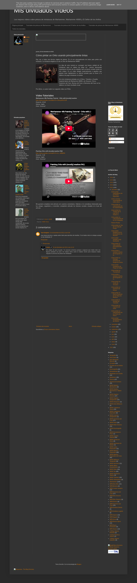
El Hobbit (112, 363)
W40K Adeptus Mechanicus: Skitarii (115, 389)
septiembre (115, 329)
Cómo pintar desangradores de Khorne (116, 319)
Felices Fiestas (115, 222)
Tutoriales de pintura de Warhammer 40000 (103, 25)
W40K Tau (113, 471)
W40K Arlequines (115, 402)
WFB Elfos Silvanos (115, 499)
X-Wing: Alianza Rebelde (114, 531)
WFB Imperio (113, 515)
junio (113, 337)
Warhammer (113, 481)
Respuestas (46, 243)
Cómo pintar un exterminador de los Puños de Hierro (116, 313)
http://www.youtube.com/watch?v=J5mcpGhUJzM (51, 100)
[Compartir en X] (61, 219)
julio (113, 334)
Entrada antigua (96, 326)
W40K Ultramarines (115, 479)
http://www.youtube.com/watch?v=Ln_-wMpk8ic (50, 153)
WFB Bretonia (114, 486)
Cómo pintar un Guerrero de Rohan (115, 288)
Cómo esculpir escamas (26, 144)
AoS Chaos (113, 357)
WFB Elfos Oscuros (115, 495)
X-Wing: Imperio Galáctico (114, 539)
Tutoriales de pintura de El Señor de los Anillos (70, 25)
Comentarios (114, 142)
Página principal (17, 25)
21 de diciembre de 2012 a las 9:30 (60, 232)
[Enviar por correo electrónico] (57, 219)
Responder (44, 239)
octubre (114, 327)
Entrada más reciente (42, 326)
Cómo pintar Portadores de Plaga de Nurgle (116, 266)
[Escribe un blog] (59, 219)
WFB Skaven (113, 529)
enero (113, 344)
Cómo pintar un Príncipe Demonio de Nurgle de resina (117, 260)
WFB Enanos (113, 501)
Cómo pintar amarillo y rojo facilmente (26, 167)
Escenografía (113, 369)
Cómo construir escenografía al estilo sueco (116, 200)
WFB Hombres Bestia (116, 507)
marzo (113, 342)
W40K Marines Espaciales (114, 451)
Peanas (112, 379)
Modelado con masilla (116, 373)
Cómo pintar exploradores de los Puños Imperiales (116, 194)
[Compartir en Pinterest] (65, 219)
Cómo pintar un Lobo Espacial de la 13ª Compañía (117, 218)
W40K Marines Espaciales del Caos (116, 455)
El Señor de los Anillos (116, 365)
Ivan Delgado (45, 232)
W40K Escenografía (115, 428)
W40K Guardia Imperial (114, 436)
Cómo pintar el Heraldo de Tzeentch (115, 301)
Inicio (70, 326)
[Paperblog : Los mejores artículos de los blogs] (113, 553)
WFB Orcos (113, 519)
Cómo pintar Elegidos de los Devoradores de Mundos (116, 233)
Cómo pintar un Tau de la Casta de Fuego (117, 227)
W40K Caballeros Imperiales (115, 412)
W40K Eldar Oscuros (116, 425)
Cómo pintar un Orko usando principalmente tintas (116, 246)
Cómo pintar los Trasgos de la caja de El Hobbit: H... (116, 212)
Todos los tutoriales (18, 29)
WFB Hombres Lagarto (116, 511)
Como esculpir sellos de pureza (26, 212)
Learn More (110, 5)
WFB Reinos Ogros (115, 521)
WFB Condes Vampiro (116, 488)
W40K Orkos (45, 221)
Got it (119, 5)
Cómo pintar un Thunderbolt (115, 271)
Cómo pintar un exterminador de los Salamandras (117, 206)
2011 (111, 347)
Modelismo (113, 377)
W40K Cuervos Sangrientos (114, 415)
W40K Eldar (113, 422)
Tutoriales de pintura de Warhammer (38, 25)
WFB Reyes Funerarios (113, 525)
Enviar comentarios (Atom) (52, 329)
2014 (111, 182)
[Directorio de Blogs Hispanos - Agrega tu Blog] (115, 549)
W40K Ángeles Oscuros (114, 395)
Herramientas (114, 371)
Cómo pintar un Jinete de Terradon (115, 283)
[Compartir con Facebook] (63, 219)
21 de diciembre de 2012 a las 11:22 (63, 247)
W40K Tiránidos (114, 477)
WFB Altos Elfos (114, 484)
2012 (111, 187)
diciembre (115, 189)
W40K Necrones (114, 463)
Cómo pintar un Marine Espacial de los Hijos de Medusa (116, 295)
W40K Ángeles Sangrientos (114, 398)
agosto (114, 332)
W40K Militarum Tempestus (114, 460)
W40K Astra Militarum (116, 404)
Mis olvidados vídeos (43, 10)
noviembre (115, 324)
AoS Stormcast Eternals (114, 360)
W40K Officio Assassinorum (114, 466)
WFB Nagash (113, 517)
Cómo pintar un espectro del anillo (115, 307)
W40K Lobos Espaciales (113, 447)
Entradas (113, 139)
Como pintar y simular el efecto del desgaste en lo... (116, 253)
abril (113, 339)
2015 (111, 180)
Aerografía (113, 355)
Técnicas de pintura (115, 381)
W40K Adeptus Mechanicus (114, 386)
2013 (111, 185)
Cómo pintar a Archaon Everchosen (26, 124)
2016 (111, 177)
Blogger (79, 564)
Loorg (45, 219)
